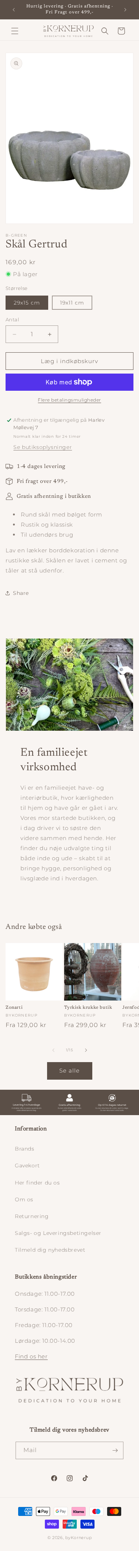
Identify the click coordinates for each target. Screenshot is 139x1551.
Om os (24, 1199)
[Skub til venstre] (53, 1050)
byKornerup (78, 1537)
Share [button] (21, 593)
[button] (15, 31)
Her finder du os (37, 1182)
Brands (24, 1148)
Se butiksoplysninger (42, 447)
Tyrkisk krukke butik (88, 1007)
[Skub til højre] (86, 1050)
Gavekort (27, 1165)
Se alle (69, 1070)
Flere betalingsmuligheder (69, 400)
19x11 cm (72, 302)
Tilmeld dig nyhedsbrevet (50, 1249)
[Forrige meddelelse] (14, 9)
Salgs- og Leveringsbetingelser (58, 1233)
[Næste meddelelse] (125, 9)
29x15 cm (27, 302)
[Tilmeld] (115, 1450)
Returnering (32, 1216)
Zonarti (14, 1007)
